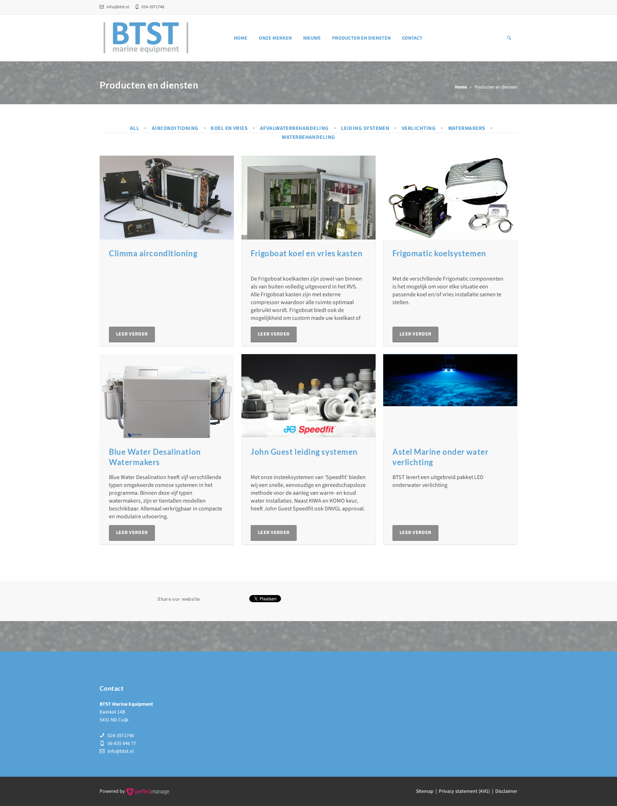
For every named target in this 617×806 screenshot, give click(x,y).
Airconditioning (175, 128)
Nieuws (312, 38)
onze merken (275, 38)
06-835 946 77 (121, 743)
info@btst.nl (117, 7)
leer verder (132, 334)
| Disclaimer (503, 791)
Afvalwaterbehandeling (294, 128)
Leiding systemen (365, 128)
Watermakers (466, 128)
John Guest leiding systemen (304, 452)
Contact (412, 38)
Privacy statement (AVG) (464, 791)
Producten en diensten (361, 38)
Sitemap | (427, 791)
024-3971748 (120, 735)
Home (240, 38)
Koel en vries (229, 128)
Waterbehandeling (308, 137)
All (134, 128)
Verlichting (419, 128)
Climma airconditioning (153, 253)
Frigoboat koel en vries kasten (307, 253)
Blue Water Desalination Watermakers (155, 457)
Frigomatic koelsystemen (439, 253)
